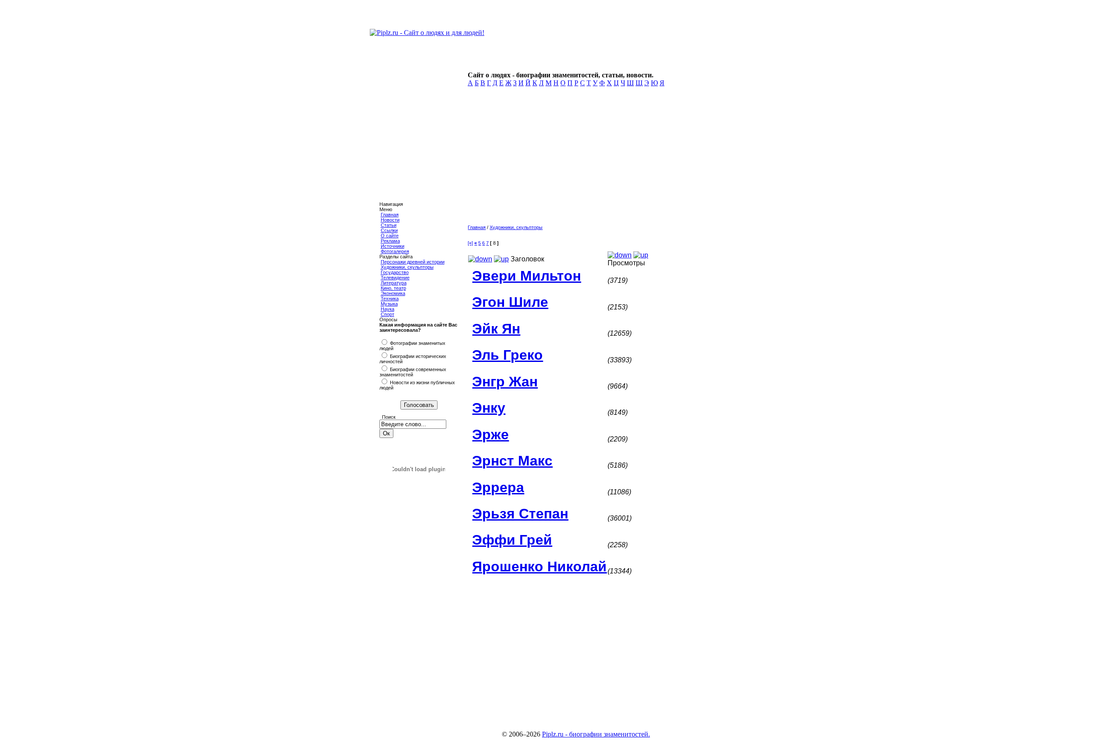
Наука (387, 309)
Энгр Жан (505, 381)
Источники (392, 246)
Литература (394, 282)
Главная (390, 214)
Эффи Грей (512, 540)
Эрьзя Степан (520, 513)
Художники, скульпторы (407, 267)
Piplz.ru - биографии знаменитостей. (596, 734)
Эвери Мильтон (526, 276)
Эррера (498, 487)
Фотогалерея (395, 251)
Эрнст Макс (512, 461)
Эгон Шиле (510, 302)
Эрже (490, 434)
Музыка (389, 303)
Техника (390, 298)
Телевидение (395, 277)
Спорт (387, 314)
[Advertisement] (602, 158)
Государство (395, 272)
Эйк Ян (496, 329)
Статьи (388, 225)
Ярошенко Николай (539, 566)
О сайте (390, 235)
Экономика (393, 293)
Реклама (390, 240)
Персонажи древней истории (413, 261)
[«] (470, 243)
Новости (390, 219)
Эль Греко (507, 355)
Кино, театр (393, 288)
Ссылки (389, 230)
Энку (488, 408)
